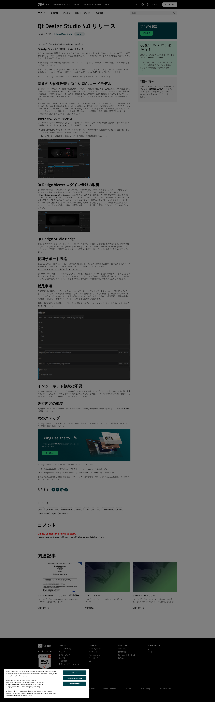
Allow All (74, 672)
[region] (46, 683)
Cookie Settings (75, 683)
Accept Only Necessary (74, 678)
